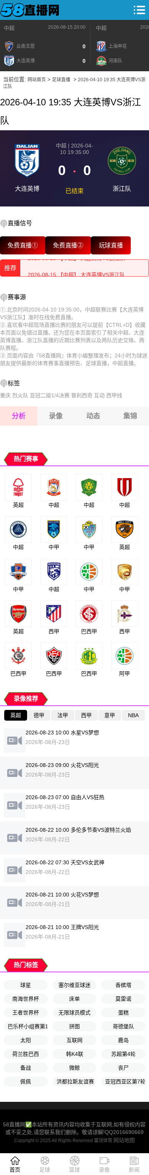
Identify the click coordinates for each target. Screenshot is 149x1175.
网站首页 (37, 79)
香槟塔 (123, 985)
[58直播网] (30, 10)
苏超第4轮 (123, 1054)
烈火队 (20, 395)
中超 (9, 28)
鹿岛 (123, 1040)
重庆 (5, 395)
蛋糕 (123, 1012)
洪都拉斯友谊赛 (75, 1081)
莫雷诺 (123, 999)
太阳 (25, 1040)
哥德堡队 (123, 1026)
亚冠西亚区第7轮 (125, 1081)
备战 (25, 1068)
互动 (99, 395)
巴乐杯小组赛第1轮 (28, 1026)
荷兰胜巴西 (25, 1054)
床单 (74, 999)
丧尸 (123, 1068)
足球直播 (61, 79)
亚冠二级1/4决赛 (50, 395)
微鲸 (74, 1068)
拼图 (74, 1026)
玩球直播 (110, 245)
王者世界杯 (25, 1012)
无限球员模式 (74, 1012)
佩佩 (25, 1081)
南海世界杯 (25, 999)
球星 (25, 985)
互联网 (74, 1040)
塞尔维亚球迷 (74, 985)
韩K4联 (74, 1054)
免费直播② (68, 245)
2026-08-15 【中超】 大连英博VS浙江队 (76, 268)
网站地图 (124, 1140)
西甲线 (114, 395)
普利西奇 (81, 395)
